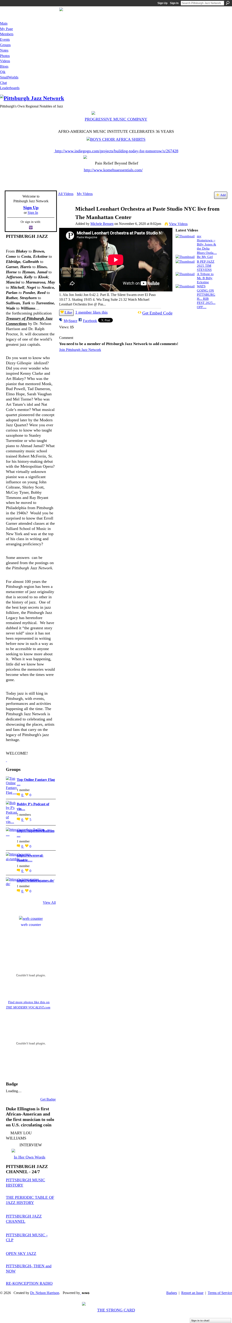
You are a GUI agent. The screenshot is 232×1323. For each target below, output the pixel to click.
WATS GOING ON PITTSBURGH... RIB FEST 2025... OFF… (206, 296)
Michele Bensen (102, 224)
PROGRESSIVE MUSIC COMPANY (116, 119)
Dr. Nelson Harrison (44, 1293)
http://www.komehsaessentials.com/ (113, 170)
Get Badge (48, 1099)
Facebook (90, 321)
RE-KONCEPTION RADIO (29, 1283)
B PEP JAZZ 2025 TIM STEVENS (205, 266)
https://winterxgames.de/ (35, 880)
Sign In (174, 3)
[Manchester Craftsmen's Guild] (6, 760)
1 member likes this (91, 312)
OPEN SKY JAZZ (21, 1253)
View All (49, 902)
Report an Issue (192, 1293)
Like (68, 312)
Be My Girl (205, 257)
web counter (31, 924)
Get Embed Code (157, 313)
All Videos (65, 194)
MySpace (70, 321)
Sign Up (162, 3)
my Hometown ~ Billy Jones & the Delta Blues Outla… (207, 244)
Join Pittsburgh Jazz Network (80, 350)
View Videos (178, 224)
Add (223, 195)
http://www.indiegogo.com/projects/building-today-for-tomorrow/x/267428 (116, 151)
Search (228, 3)
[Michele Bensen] (66, 217)
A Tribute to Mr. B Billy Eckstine (205, 278)
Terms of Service (220, 1293)
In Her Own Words (29, 1157)
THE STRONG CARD (116, 1310)
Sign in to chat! (200, 1320)
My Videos (85, 194)
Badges (171, 1293)
